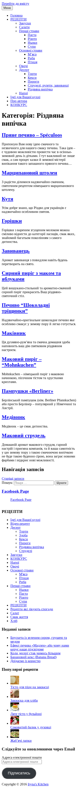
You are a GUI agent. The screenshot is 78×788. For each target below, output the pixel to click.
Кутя (7, 199)
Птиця (32, 62)
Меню (7, 7)
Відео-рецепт (20, 523)
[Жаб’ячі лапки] (14, 737)
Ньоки (32, 42)
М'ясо (23, 574)
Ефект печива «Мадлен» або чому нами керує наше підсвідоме (39, 647)
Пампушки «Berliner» (27, 391)
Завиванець (16, 251)
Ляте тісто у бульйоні (26, 714)
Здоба (23, 535)
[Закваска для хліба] (14, 696)
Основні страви (30, 50)
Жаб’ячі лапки (21, 740)
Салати (24, 27)
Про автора (18, 101)
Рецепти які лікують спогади (31, 609)
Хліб (13, 621)
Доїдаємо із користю (25, 661)
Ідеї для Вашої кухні (25, 97)
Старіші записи (13, 478)
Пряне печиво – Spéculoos (32, 135)
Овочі (23, 66)
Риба (31, 58)
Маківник (14, 333)
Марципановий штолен (29, 173)
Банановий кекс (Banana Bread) (33, 657)
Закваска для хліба (24, 700)
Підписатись (19, 773)
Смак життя (19, 617)
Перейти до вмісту (15, 3)
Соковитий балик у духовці (30, 727)
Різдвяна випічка (40, 89)
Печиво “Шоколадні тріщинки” (26, 308)
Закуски (25, 23)
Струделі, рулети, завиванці (48, 85)
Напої (23, 93)
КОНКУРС (18, 105)
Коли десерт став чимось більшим (35, 653)
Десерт (24, 70)
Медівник (13, 417)
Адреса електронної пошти (22, 757)
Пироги (33, 81)
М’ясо (32, 54)
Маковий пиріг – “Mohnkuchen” (22, 362)
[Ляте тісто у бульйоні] (14, 710)
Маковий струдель (24, 435)
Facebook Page (15, 491)
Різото (32, 39)
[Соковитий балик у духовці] (14, 723)
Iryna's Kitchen (38, 784)
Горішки (12, 221)
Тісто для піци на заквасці (29, 687)
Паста (32, 35)
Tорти (32, 74)
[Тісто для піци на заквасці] (14, 683)
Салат (14, 613)
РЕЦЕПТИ (18, 19)
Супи (32, 46)
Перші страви (29, 31)
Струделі (25, 551)
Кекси (32, 77)
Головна (16, 15)
